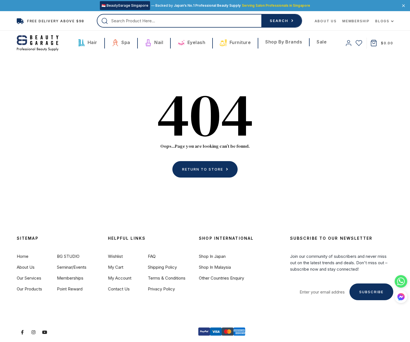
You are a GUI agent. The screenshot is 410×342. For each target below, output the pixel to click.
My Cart (115, 267)
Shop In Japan (212, 256)
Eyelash (195, 42)
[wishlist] (359, 43)
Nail (158, 42)
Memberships (70, 278)
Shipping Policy (162, 267)
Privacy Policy (161, 289)
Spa (125, 42)
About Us (326, 21)
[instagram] (33, 332)
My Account (119, 278)
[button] (401, 296)
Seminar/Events (71, 267)
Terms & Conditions (166, 278)
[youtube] (44, 332)
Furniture (239, 42)
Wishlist (115, 256)
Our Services (29, 278)
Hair (91, 42)
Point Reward (70, 289)
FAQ (152, 256)
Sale (322, 42)
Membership (356, 21)
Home (22, 256)
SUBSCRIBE (371, 292)
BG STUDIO (68, 256)
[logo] (38, 43)
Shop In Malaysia (215, 267)
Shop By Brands (283, 42)
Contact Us (119, 289)
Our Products (29, 289)
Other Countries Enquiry (221, 278)
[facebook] (22, 332)
